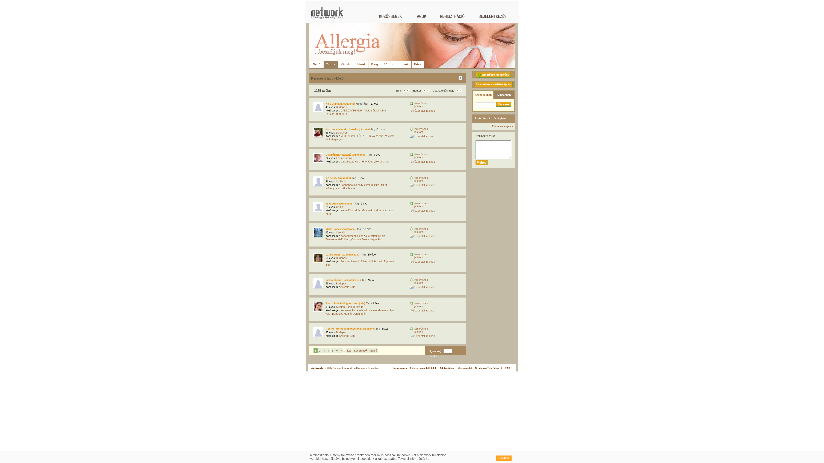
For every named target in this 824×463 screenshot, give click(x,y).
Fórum (388, 64)
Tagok (330, 64)
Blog (374, 64)
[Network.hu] (327, 15)
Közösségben (483, 94)
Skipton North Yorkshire (350, 306)
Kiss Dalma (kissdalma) (340, 103)
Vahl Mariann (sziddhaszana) (343, 254)
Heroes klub (382, 161)
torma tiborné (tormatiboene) (343, 280)
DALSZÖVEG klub (351, 110)
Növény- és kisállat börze (340, 188)
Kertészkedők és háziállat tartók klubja (363, 236)
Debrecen (342, 132)
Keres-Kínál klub (350, 210)
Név (398, 90)
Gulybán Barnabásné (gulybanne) (346, 154)
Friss (417, 64)
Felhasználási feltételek (423, 368)
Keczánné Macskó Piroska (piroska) (348, 129)
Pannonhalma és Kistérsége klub (360, 184)
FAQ (507, 368)
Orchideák (360, 313)
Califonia (341, 181)
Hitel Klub (367, 161)
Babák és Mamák (342, 313)
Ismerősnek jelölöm (421, 105)
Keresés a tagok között (328, 78)
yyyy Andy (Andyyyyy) (339, 203)
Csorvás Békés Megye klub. (367, 239)
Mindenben (504, 94)
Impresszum (400, 368)
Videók (361, 64)
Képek (345, 64)
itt (427, 458)
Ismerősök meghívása (495, 74)
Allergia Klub (368, 261)
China (339, 207)
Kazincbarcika (344, 158)
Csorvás (341, 232)
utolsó (373, 350)
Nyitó (317, 64)
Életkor (416, 90)
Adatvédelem (447, 368)
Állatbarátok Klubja (375, 110)
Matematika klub (371, 210)
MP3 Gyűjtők (348, 136)
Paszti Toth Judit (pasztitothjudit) (345, 303)
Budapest (341, 107)
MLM (384, 184)
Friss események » (502, 126)
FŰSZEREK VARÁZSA (370, 136)
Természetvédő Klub (337, 239)
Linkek (404, 64)
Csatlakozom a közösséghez (493, 84)
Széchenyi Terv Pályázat (488, 368)
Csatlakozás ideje (443, 90)
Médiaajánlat (465, 368)
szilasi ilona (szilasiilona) (341, 229)
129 (349, 350)
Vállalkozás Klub (350, 161)
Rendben (503, 458)
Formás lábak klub (336, 114)
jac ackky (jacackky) (338, 178)
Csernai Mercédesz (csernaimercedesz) (350, 329)
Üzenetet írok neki (424, 110)
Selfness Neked (350, 261)
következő (360, 350)
